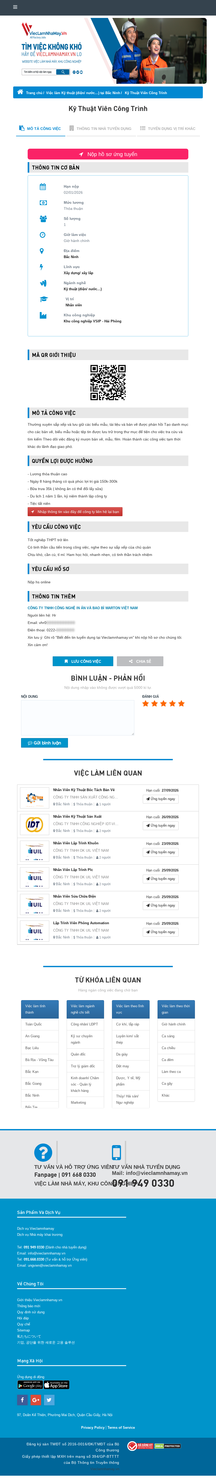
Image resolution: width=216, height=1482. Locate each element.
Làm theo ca (171, 1072)
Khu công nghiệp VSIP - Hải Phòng (92, 321)
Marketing (78, 1103)
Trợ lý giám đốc (83, 1066)
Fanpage (45, 1174)
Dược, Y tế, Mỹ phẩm (128, 1081)
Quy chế (23, 1324)
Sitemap (23, 1330)
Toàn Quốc (33, 1024)
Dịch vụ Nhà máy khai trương (39, 1235)
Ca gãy (167, 1084)
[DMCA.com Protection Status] (168, 1446)
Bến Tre (31, 1107)
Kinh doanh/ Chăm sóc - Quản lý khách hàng (85, 1084)
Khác (166, 1095)
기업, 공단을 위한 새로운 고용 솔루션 (46, 1342)
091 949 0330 (143, 1182)
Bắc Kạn (31, 1072)
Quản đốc (78, 1054)
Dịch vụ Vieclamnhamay (35, 1229)
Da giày (122, 1054)
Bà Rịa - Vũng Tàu (39, 1060)
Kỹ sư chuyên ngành (81, 1039)
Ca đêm (168, 1060)
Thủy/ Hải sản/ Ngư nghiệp (127, 1099)
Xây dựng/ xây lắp (78, 273)
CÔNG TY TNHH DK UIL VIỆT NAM (81, 851)
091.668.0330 (34, 1259)
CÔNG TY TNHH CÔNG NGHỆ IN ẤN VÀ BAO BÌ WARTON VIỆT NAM (83, 608)
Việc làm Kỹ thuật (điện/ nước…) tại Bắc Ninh (83, 93)
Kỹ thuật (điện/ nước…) (83, 289)
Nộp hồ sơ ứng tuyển (111, 154)
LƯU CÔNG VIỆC (85, 661)
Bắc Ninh (63, 804)
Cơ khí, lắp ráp (127, 1024)
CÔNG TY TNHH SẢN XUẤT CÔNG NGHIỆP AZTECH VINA (99, 797)
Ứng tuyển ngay (162, 799)
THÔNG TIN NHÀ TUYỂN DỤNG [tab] (104, 129)
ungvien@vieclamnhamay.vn (50, 1265)
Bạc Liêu (32, 1048)
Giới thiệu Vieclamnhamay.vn (39, 1300)
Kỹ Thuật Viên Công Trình (145, 93)
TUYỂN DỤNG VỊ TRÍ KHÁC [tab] (171, 129)
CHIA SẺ (143, 661)
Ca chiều (168, 1048)
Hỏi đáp (23, 1318)
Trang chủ (33, 93)
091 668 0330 (79, 1174)
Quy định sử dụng (31, 1312)
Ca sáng (168, 1036)
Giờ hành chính (173, 1024)
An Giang (32, 1036)
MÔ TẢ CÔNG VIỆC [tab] (44, 129)
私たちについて (29, 1336)
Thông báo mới (28, 1306)
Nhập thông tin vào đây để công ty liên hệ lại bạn (78, 512)
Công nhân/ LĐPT (84, 1024)
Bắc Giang (33, 1084)
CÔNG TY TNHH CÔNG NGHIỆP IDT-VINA (86, 824)
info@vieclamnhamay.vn (46, 1253)
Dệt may (122, 1066)
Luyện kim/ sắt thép (127, 1039)
